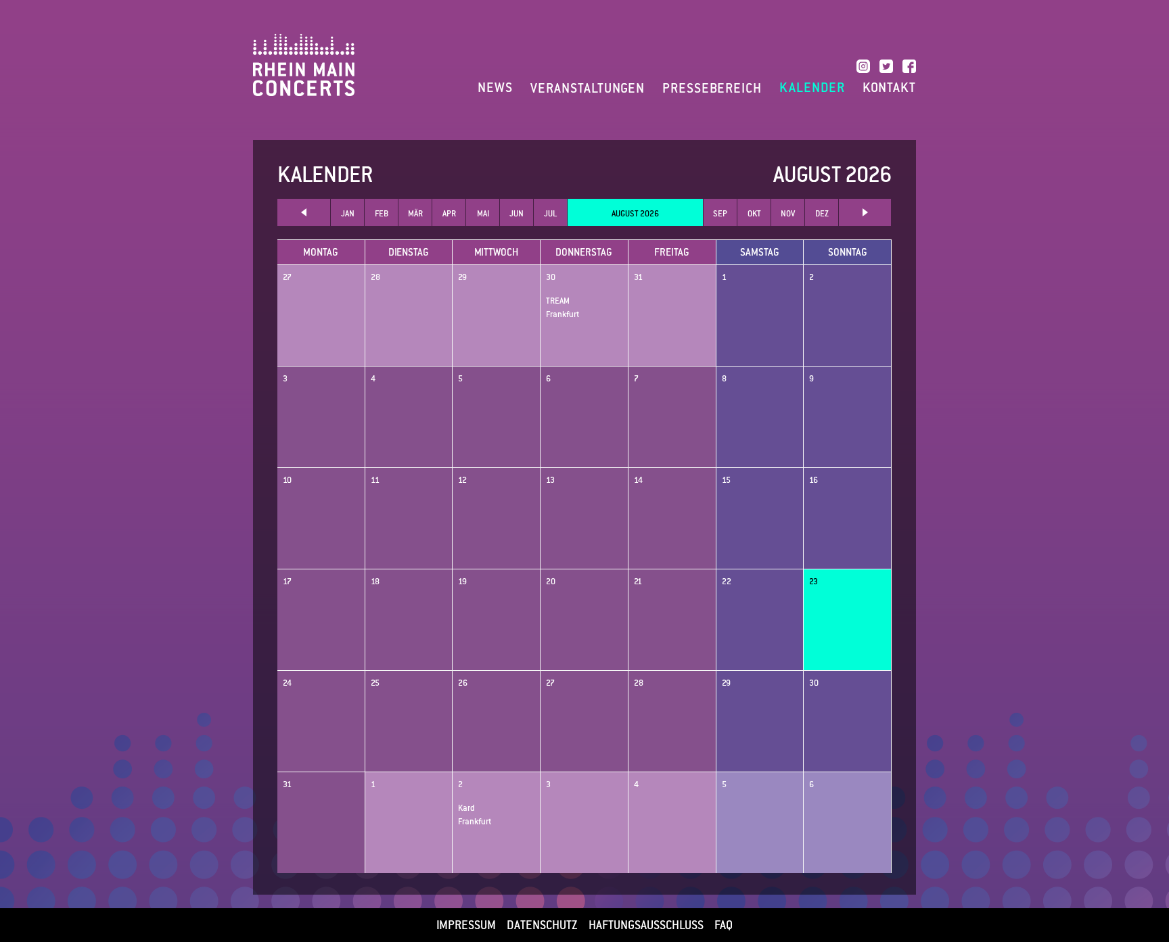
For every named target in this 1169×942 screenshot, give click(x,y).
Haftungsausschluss (646, 925)
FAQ (723, 925)
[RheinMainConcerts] (303, 64)
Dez (822, 213)
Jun (516, 213)
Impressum (466, 925)
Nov (788, 213)
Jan (347, 213)
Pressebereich (712, 88)
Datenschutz (542, 925)
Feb (381, 213)
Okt (754, 213)
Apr (449, 213)
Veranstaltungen (587, 88)
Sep (720, 213)
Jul (550, 213)
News (495, 87)
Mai (483, 213)
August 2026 (635, 213)
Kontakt (889, 87)
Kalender (812, 87)
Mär (415, 213)
